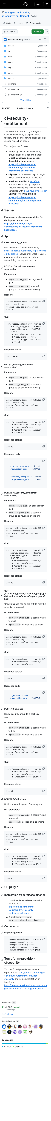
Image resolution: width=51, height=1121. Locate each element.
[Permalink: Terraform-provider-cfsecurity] (2, 960)
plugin (10, 67)
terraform (34, 181)
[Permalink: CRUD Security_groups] (2, 242)
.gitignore (12, 84)
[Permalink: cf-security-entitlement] (2, 121)
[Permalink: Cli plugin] (2, 887)
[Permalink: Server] (2, 210)
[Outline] (47, 108)
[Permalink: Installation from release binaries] (2, 895)
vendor (11, 78)
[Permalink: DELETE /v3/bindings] (2, 799)
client (10, 56)
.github (11, 46)
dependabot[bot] (15, 39)
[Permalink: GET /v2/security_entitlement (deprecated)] (2, 366)
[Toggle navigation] (4, 4)
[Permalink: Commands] (2, 926)
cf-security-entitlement (15, 16)
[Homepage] (25, 4)
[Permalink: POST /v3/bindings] (2, 709)
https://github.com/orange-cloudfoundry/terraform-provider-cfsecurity (25, 200)
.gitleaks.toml (13, 89)
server (10, 73)
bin (9, 51)
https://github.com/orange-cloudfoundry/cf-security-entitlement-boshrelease (22, 167)
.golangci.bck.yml (15, 95)
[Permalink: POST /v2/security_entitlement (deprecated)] (2, 268)
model (10, 62)
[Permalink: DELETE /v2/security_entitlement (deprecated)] (2, 494)
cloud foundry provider (35, 190)
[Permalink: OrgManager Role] (2, 932)
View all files (25, 100)
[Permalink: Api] (2, 236)
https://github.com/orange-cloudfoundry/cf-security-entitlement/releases (21, 909)
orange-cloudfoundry (17, 12)
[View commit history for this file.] (45, 39)
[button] (44, 301)
